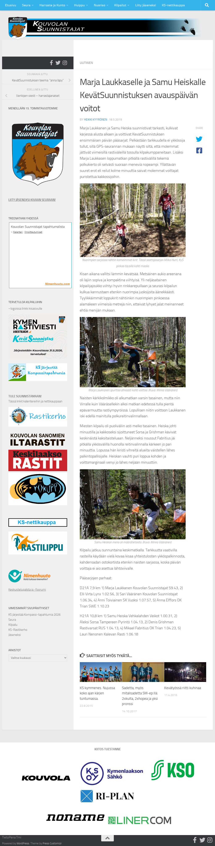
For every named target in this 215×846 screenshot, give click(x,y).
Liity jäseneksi (145, 5)
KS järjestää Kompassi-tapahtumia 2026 (34, 615)
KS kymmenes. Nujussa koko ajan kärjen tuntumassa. (97, 693)
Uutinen (86, 63)
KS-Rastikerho (17, 630)
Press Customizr (52, 843)
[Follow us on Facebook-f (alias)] (51, 62)
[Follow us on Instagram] (64, 62)
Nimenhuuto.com (57, 283)
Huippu (79, 5)
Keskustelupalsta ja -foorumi (27, 589)
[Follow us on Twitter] (57, 62)
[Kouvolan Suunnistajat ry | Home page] (107, 28)
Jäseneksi (14, 635)
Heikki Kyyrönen (95, 119)
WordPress (23, 843)
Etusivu (10, 5)
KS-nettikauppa (173, 5)
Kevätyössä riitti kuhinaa (182, 688)
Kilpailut (120, 5)
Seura (26, 5)
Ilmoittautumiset (33, 232)
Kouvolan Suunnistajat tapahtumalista (38, 227)
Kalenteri (18, 232)
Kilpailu (12, 625)
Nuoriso (99, 5)
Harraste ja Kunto (52, 5)
